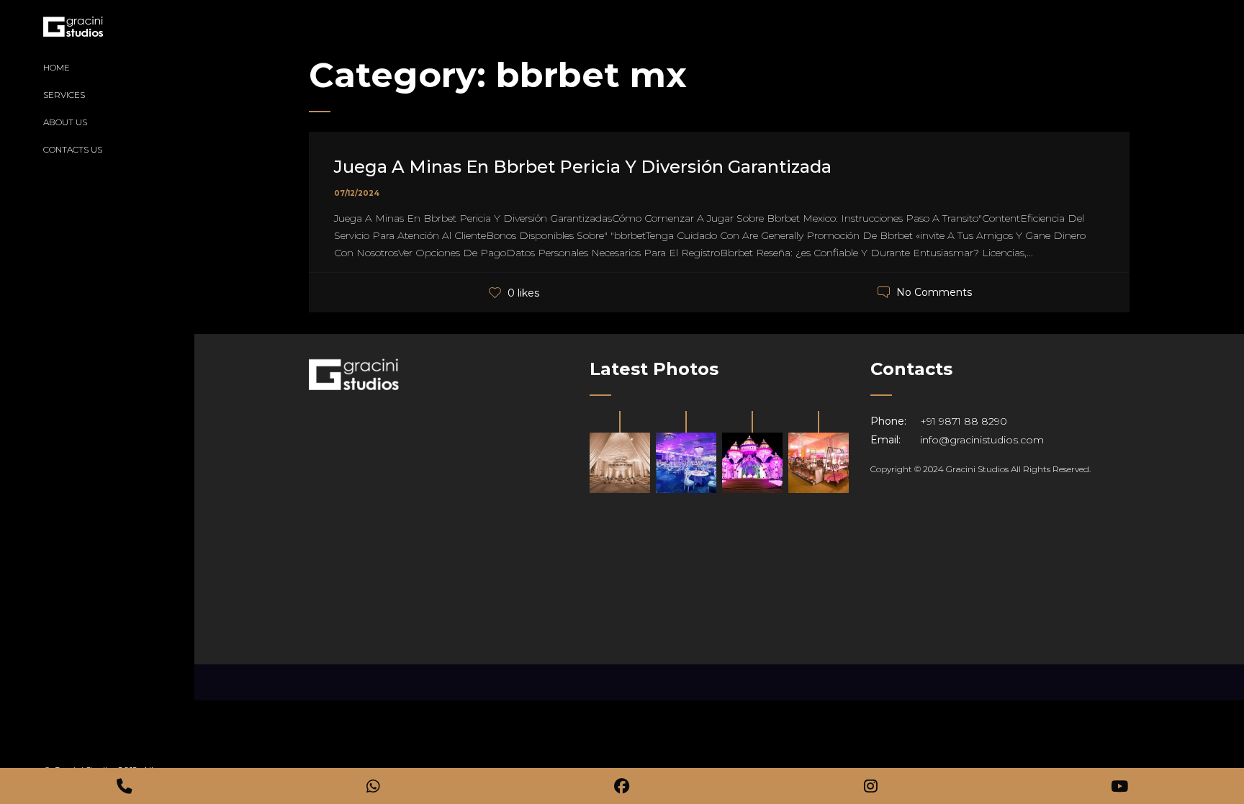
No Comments (934, 292)
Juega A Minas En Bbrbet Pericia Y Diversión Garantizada (582, 166)
